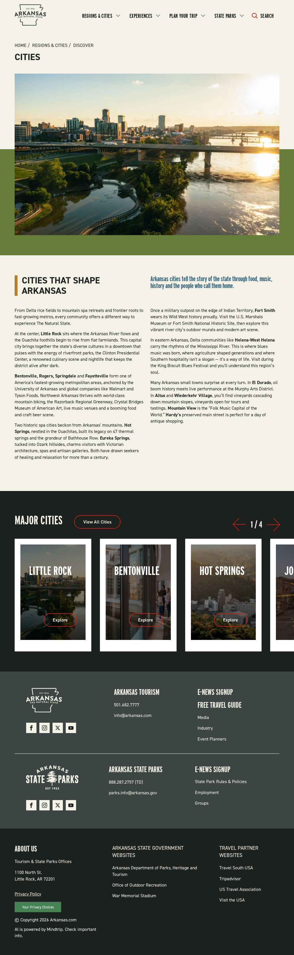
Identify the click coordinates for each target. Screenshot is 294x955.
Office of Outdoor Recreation (139, 885)
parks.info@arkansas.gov (133, 793)
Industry (205, 728)
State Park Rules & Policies (221, 781)
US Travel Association (240, 889)
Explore (65, 622)
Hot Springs (222, 571)
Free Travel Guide (219, 705)
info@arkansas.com (133, 715)
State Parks (225, 15)
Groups (201, 803)
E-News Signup (215, 692)
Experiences (140, 15)
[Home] (30, 15)
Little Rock (50, 571)
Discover (83, 45)
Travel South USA (236, 868)
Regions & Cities (97, 15)
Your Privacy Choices (38, 907)
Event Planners (212, 739)
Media (203, 717)
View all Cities (97, 522)
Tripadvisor (230, 879)
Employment (207, 792)
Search (267, 15)
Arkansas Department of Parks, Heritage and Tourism (154, 871)
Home (20, 45)
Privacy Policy (28, 894)
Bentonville (136, 571)
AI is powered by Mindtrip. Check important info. (55, 932)
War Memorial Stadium (134, 896)
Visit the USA (232, 900)
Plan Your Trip (183, 15)
